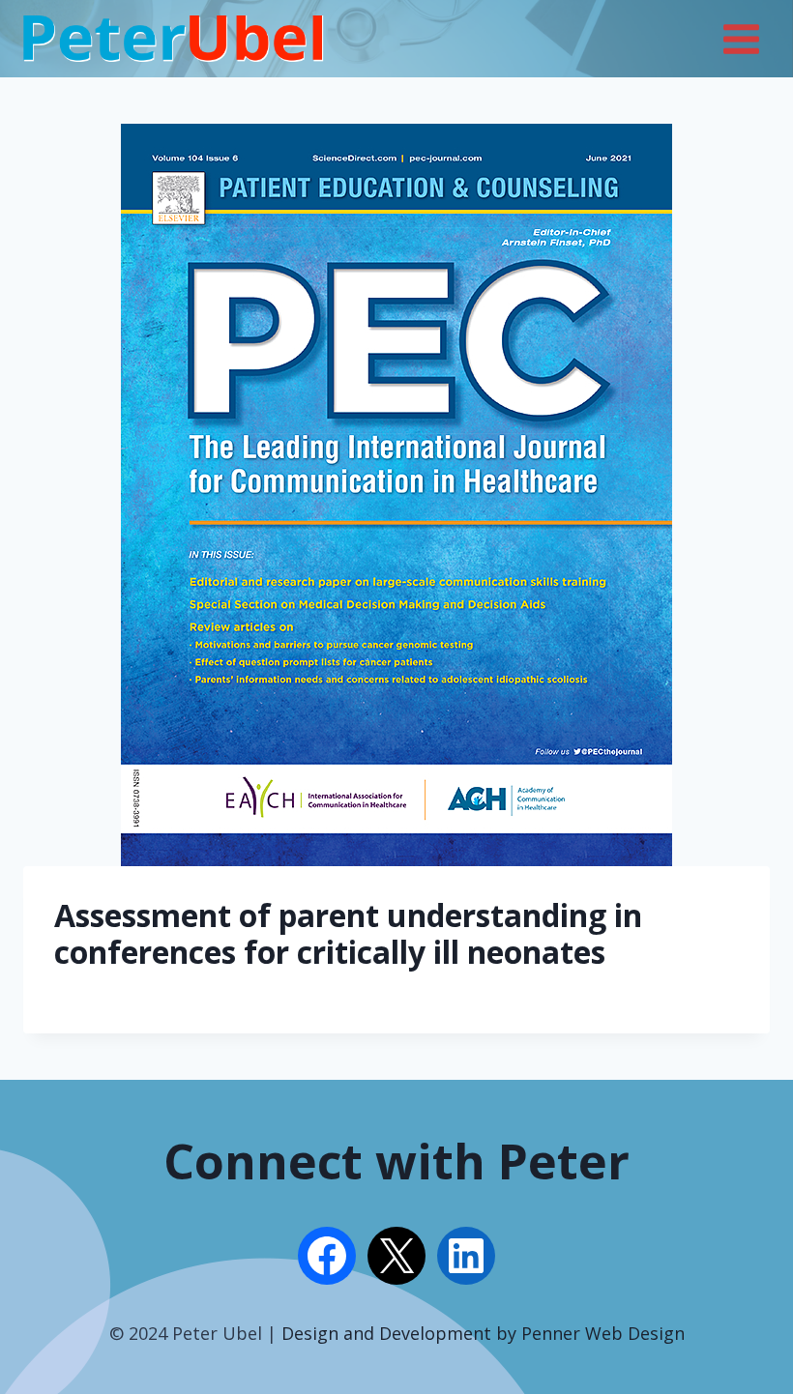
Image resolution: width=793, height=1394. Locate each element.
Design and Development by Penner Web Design (483, 1333)
